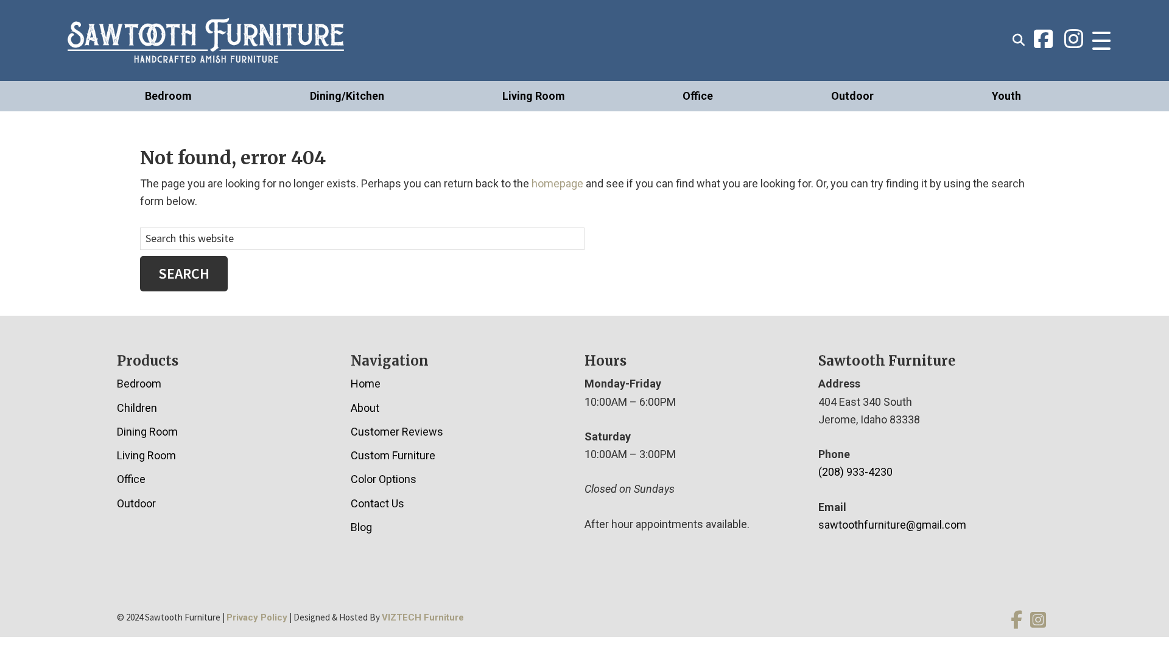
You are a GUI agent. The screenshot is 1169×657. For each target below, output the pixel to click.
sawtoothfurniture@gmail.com (892, 524)
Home (366, 383)
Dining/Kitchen (347, 95)
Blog (361, 527)
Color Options (383, 479)
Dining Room (147, 431)
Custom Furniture (393, 455)
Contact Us (377, 503)
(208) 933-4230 (855, 471)
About (365, 407)
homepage (557, 183)
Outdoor (852, 95)
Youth (1006, 95)
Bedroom (168, 95)
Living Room (533, 95)
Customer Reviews (397, 431)
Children (137, 407)
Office (698, 95)
